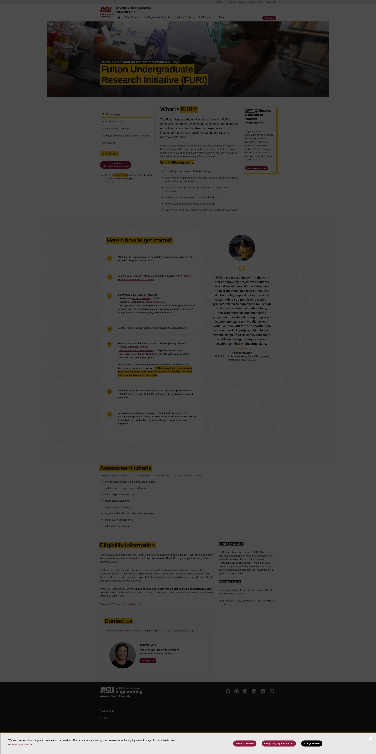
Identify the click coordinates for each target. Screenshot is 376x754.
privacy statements (22, 744)
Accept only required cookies (279, 743)
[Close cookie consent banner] (370, 738)
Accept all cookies (245, 743)
